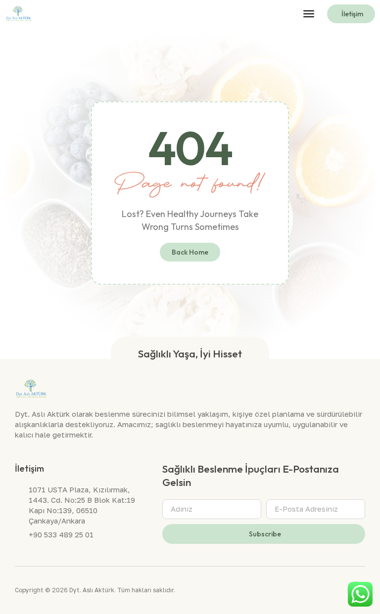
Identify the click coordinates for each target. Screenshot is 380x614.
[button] (308, 13)
